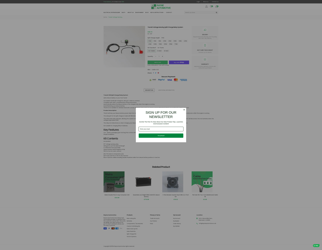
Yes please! (161, 135)
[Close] (184, 110)
